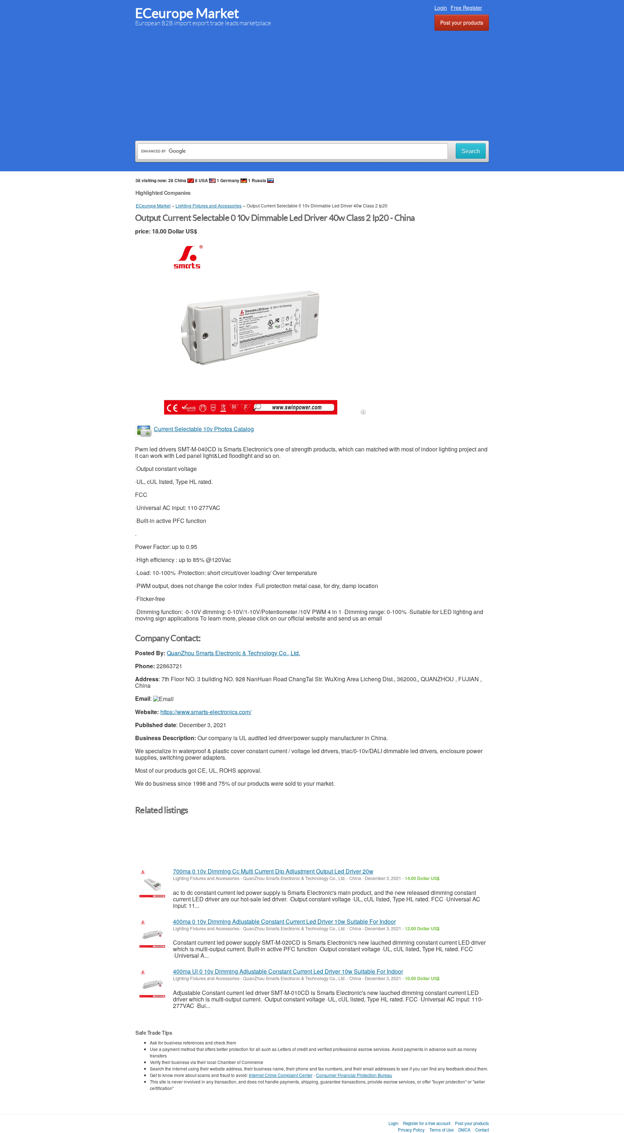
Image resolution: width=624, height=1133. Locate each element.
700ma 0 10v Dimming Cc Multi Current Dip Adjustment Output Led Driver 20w (273, 871)
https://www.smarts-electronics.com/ (205, 712)
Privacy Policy (411, 1130)
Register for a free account (426, 1123)
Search (471, 151)
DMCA (464, 1130)
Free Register (466, 7)
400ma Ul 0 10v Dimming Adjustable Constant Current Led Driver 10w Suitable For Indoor (288, 971)
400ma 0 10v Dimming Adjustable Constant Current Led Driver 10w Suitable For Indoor (284, 921)
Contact (482, 1130)
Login (440, 7)
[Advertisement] (312, 84)
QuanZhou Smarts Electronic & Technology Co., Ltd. (233, 653)
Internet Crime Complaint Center (280, 1075)
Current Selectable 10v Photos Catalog (204, 429)
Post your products (461, 22)
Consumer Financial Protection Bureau (354, 1075)
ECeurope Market (187, 13)
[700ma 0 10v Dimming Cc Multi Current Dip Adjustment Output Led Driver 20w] (152, 883)
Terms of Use (441, 1130)
